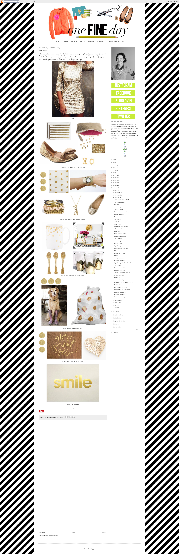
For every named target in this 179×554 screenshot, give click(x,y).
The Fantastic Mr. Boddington (122, 212)
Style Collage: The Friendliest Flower (124, 263)
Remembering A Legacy (120, 287)
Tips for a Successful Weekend (122, 272)
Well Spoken (117, 219)
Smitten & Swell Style (119, 268)
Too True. (117, 221)
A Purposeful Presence (120, 236)
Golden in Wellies (67, 328)
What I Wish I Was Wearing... (121, 226)
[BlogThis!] (68, 417)
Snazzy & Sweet (118, 209)
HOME (57, 42)
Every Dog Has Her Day (120, 233)
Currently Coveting (119, 260)
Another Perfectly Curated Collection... (124, 282)
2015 (114, 180)
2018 (114, 172)
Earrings (79, 167)
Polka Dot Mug (64, 275)
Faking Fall (117, 204)
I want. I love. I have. (119, 253)
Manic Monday (118, 217)
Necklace (78, 219)
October (117, 197)
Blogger (93, 549)
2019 (114, 170)
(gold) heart (73, 361)
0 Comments (60, 417)
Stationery (63, 167)
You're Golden (118, 265)
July (116, 305)
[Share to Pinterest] (74, 417)
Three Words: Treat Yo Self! (121, 199)
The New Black (118, 238)
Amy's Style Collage (119, 280)
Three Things (118, 207)
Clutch (74, 167)
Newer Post (42, 532)
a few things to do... (119, 229)
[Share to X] (70, 417)
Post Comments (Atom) (52, 535)
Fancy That (117, 277)
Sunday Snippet (118, 241)
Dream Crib (71, 275)
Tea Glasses (77, 275)
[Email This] (66, 417)
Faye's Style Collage (119, 270)
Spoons (82, 275)
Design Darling (117, 318)
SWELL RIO (100, 42)
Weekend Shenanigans (120, 297)
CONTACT (74, 42)
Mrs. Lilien (116, 324)
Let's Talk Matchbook (120, 292)
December (117, 192)
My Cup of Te (117, 327)
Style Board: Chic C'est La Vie (122, 289)
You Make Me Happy (119, 202)
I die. (115, 250)
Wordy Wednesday (119, 258)
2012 (114, 188)
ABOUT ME (65, 42)
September (117, 300)
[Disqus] (73, 450)
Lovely (72, 118)
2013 (114, 185)
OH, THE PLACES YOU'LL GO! (115, 42)
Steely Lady (117, 284)
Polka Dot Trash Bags (77, 328)
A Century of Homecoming (121, 248)
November (117, 195)
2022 (114, 162)
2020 (114, 167)
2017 (114, 175)
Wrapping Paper (63, 219)
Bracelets (83, 219)
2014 (114, 182)
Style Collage (117, 246)
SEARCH (82, 42)
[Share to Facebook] (72, 417)
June (116, 307)
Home (73, 532)
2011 (114, 190)
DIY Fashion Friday (119, 275)
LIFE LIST (91, 42)
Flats (83, 167)
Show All (136, 329)
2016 (114, 177)
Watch (69, 219)
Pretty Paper (117, 231)
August (117, 302)
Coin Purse (69, 167)
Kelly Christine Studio (119, 321)
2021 (114, 165)
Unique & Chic (118, 243)
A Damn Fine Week (119, 214)
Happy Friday (117, 224)
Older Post (103, 532)
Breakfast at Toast (118, 315)
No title (116, 255)
